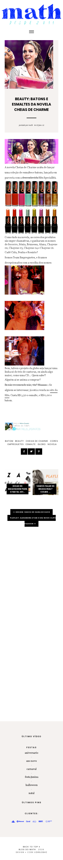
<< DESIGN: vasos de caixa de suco (31, 512)
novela (52, 444)
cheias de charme (37, 441)
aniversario (31, 753)
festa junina (31, 777)
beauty (19, 441)
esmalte (31, 444)
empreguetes (16, 444)
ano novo (31, 761)
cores (54, 441)
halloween (32, 785)
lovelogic (40, 852)
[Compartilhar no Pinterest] (38, 451)
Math (31, 125)
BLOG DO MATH (27, 849)
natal (31, 793)
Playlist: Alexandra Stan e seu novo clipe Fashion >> (33, 521)
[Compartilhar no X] (31, 451)
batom (9, 441)
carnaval (31, 769)
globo (42, 444)
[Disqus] (31, 574)
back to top (31, 846)
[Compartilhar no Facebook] (24, 451)
